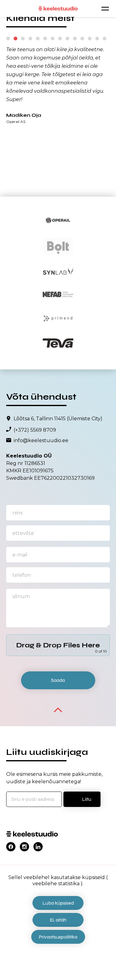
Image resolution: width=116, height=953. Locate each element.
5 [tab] (38, 38)
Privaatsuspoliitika (58, 937)
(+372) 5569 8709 (35, 430)
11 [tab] (82, 38)
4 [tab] (30, 38)
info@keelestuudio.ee (41, 440)
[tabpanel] (58, 84)
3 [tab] (23, 38)
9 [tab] (67, 38)
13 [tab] (97, 38)
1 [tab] (8, 38)
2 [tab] (15, 38)
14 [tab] (104, 38)
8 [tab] (60, 38)
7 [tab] (52, 38)
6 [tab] (45, 38)
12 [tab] (90, 38)
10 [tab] (75, 38)
